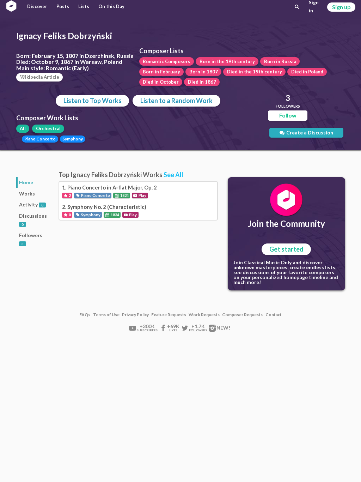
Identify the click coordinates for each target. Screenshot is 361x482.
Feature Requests (168, 315)
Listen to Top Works (92, 100)
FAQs (84, 315)
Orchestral (48, 128)
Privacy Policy (135, 315)
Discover (37, 6)
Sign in (314, 6)
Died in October (161, 82)
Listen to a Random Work (176, 100)
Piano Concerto (40, 138)
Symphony (72, 138)
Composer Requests (242, 315)
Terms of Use (106, 315)
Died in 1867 (202, 82)
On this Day (111, 6)
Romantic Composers (166, 61)
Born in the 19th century (227, 61)
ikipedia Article (42, 77)
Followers (30, 239)
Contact (273, 315)
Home (26, 182)
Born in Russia (280, 61)
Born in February (161, 71)
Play (142, 195)
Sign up (341, 7)
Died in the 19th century (254, 71)
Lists (83, 6)
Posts (62, 6)
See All (173, 175)
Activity (31, 204)
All (23, 128)
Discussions (33, 220)
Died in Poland (307, 71)
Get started (286, 249)
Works (27, 194)
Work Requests (204, 315)
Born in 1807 (203, 71)
